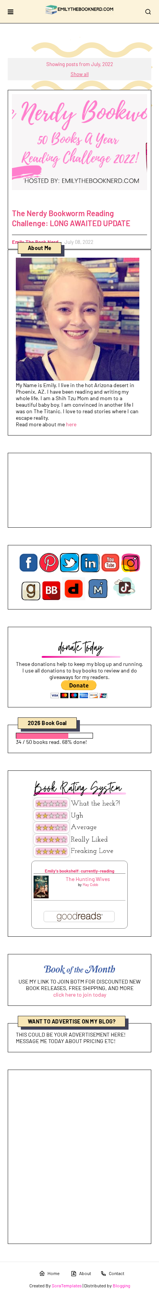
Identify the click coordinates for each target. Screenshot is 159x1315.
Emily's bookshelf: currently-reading (79, 870)
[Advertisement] (79, 1157)
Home (53, 1273)
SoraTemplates (67, 1285)
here (71, 424)
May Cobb (90, 884)
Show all (80, 74)
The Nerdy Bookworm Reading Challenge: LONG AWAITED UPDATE (71, 218)
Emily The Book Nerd (35, 242)
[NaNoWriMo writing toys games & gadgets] (79, 736)
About (85, 1273)
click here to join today (79, 994)
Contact (116, 1273)
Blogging (121, 1285)
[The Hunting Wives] (41, 896)
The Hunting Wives (88, 879)
